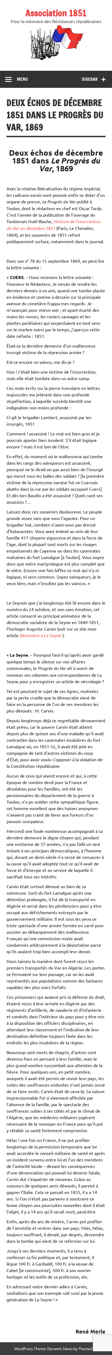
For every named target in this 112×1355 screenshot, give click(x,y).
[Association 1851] (56, 60)
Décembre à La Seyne (40, 635)
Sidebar (90, 79)
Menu (22, 79)
